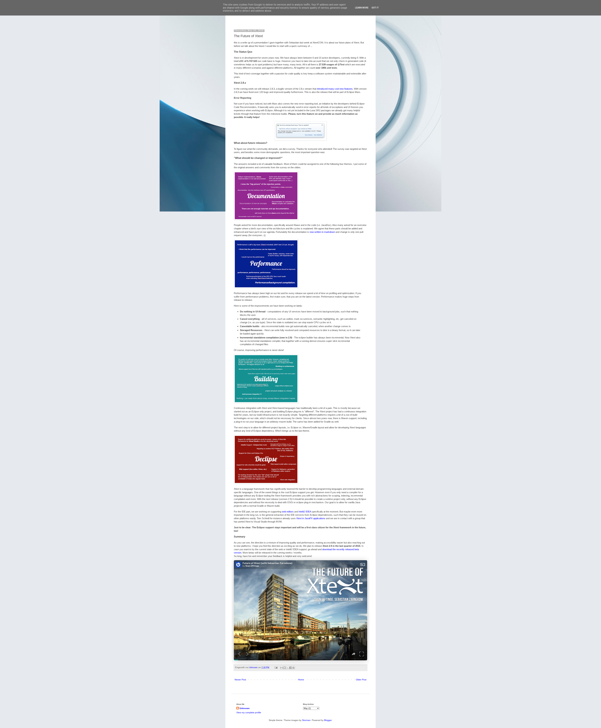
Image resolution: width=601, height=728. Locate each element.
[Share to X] (287, 667)
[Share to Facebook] (290, 667)
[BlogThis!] (284, 667)
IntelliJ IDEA (305, 511)
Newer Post (240, 679)
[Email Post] (276, 667)
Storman (306, 720)
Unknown (253, 667)
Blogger (328, 720)
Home (301, 679)
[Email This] (281, 667)
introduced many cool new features (335, 88)
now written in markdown (322, 232)
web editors (288, 511)
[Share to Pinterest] (293, 667)
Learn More (361, 7)
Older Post (361, 679)
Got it (375, 7)
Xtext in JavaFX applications (310, 518)
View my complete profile (248, 712)
